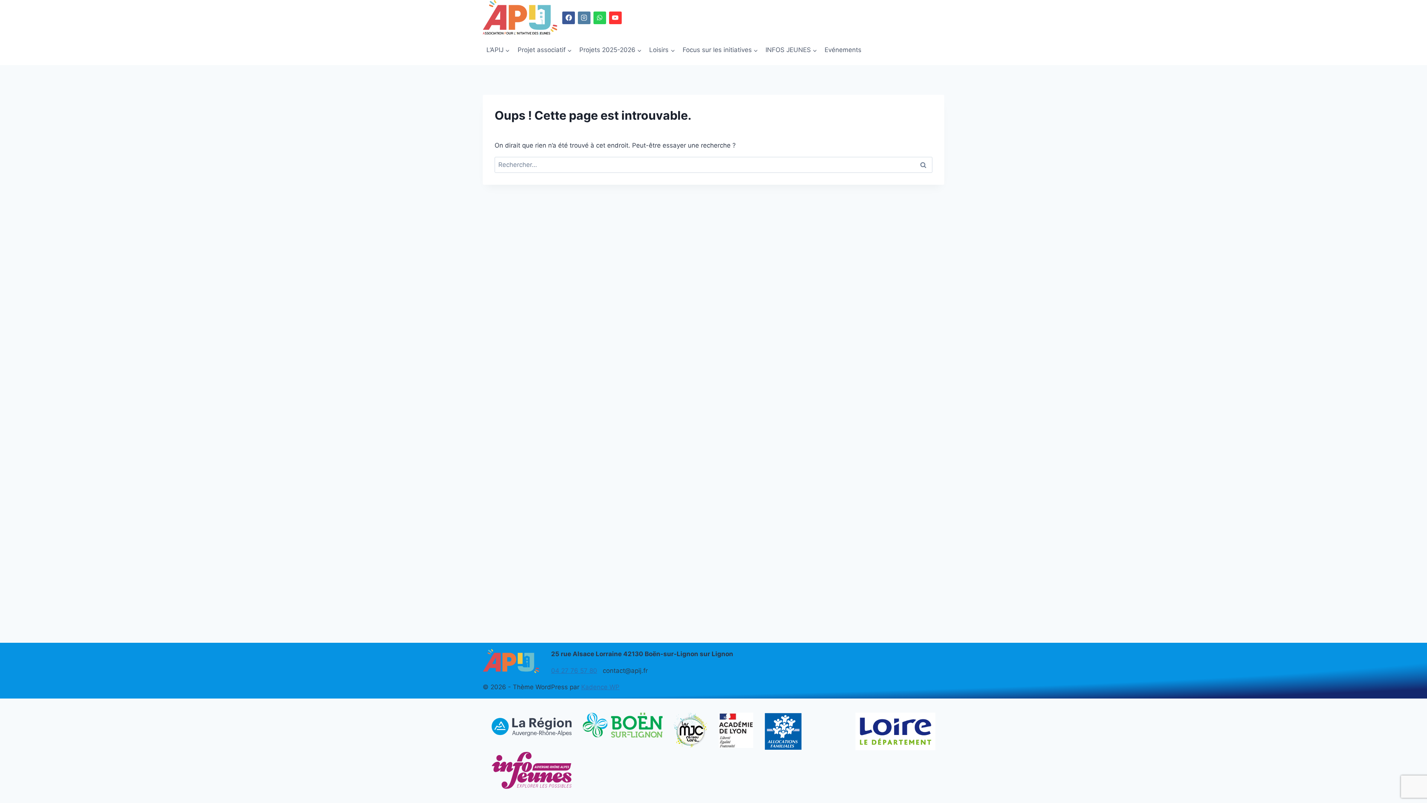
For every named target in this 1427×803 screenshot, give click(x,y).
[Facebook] (568, 18)
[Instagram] (584, 18)
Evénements (843, 50)
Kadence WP (600, 687)
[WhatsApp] (599, 18)
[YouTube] (615, 18)
